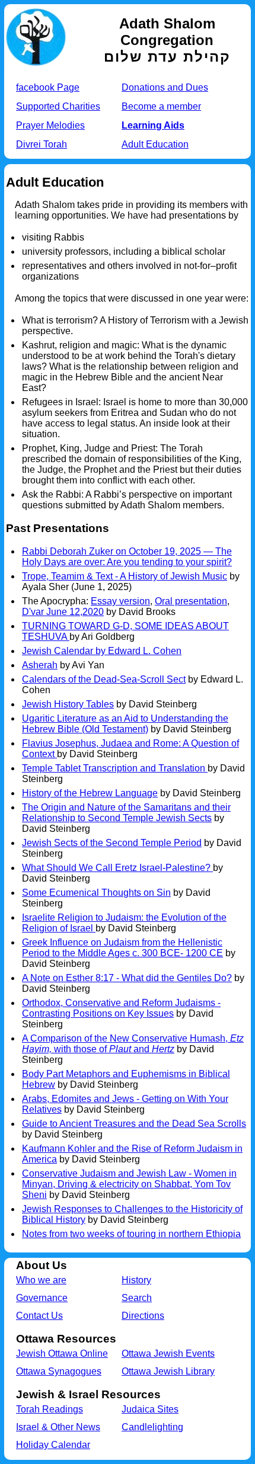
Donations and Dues (165, 87)
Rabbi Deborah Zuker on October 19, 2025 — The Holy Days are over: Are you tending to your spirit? (127, 556)
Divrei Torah (41, 144)
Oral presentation (191, 601)
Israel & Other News (58, 1427)
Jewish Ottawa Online (62, 1353)
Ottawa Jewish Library (168, 1371)
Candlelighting (152, 1427)
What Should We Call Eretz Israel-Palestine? (117, 868)
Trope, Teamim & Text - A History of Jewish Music (124, 576)
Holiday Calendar (53, 1445)
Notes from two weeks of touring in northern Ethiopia (131, 1234)
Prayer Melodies (50, 125)
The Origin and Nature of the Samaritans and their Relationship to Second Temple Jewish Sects (126, 812)
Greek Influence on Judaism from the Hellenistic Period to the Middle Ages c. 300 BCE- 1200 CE (122, 947)
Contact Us (39, 1316)
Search (137, 1298)
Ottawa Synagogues (58, 1371)
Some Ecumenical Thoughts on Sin (96, 893)
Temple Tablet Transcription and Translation (115, 768)
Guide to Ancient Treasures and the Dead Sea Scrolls (134, 1124)
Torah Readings (49, 1409)
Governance (42, 1298)
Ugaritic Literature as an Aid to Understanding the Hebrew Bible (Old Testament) (125, 723)
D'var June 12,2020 (63, 612)
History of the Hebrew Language (90, 793)
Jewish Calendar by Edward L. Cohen (101, 651)
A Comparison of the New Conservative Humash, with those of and (133, 1043)
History (136, 1280)
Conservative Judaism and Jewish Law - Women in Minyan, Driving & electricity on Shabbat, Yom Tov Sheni (129, 1184)
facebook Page (47, 87)
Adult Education (155, 144)
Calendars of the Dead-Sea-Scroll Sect (104, 679)
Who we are (41, 1280)
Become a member (161, 106)
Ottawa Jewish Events (168, 1353)
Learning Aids (153, 125)
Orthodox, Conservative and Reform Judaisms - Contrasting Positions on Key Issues (121, 1008)
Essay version (120, 601)
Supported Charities (58, 106)
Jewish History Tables (68, 704)
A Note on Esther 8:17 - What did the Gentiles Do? (127, 978)
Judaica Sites (150, 1409)
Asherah (40, 665)
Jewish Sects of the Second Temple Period (112, 843)
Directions (143, 1316)
